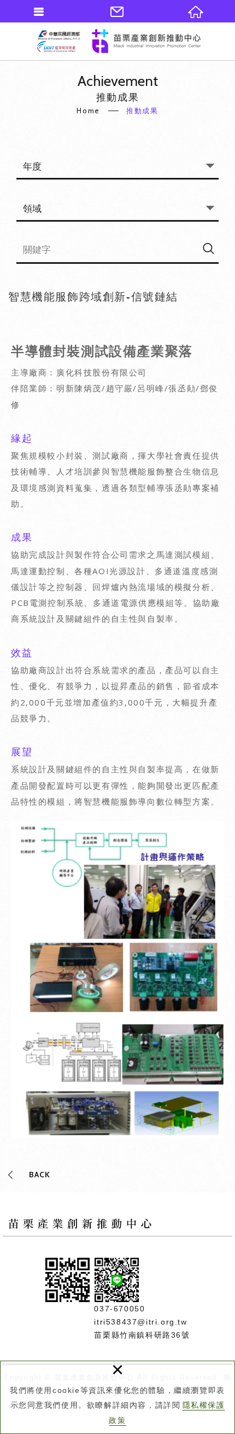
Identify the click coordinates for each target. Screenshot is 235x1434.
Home (88, 110)
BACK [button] (39, 1174)
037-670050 (119, 1308)
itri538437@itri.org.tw (140, 1321)
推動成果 (142, 110)
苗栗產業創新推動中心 (119, 41)
